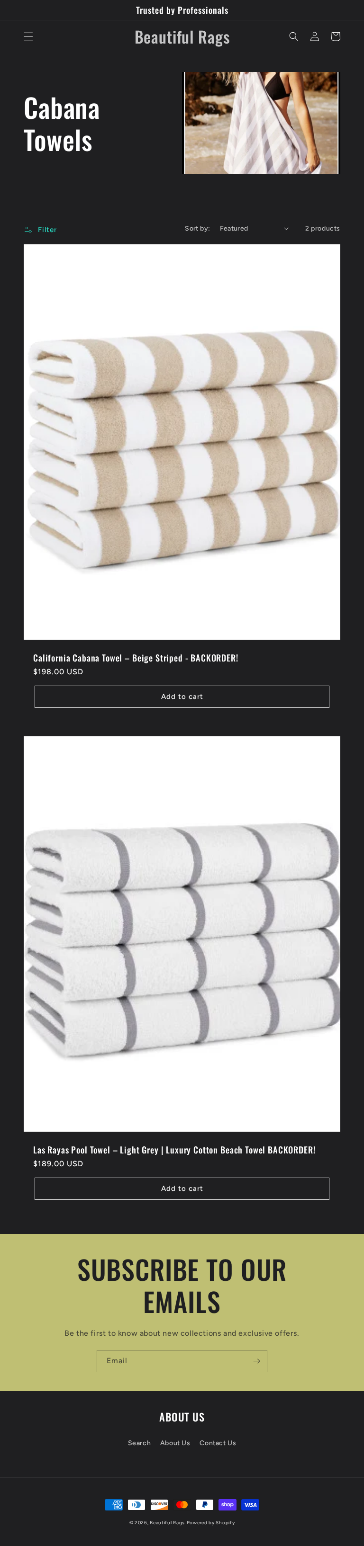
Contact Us (218, 1443)
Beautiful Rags (167, 1522)
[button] (28, 36)
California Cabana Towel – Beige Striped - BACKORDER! (135, 657)
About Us (175, 1443)
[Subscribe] (256, 1361)
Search (139, 1443)
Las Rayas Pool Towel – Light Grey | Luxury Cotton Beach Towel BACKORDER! (174, 1149)
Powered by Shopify (211, 1522)
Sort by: (197, 228)
